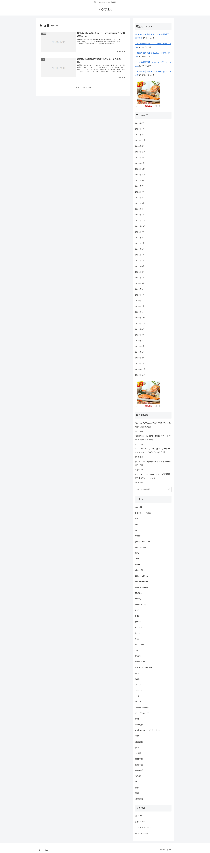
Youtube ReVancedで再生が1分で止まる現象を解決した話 (153, 425)
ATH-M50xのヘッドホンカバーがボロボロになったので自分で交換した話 (152, 450)
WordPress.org (141, 833)
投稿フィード (141, 822)
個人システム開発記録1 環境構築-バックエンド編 (153, 463)
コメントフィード (143, 827)
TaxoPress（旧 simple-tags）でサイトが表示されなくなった (153, 437)
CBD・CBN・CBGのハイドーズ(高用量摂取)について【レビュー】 (152, 476)
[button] (169, 489)
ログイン (139, 816)
